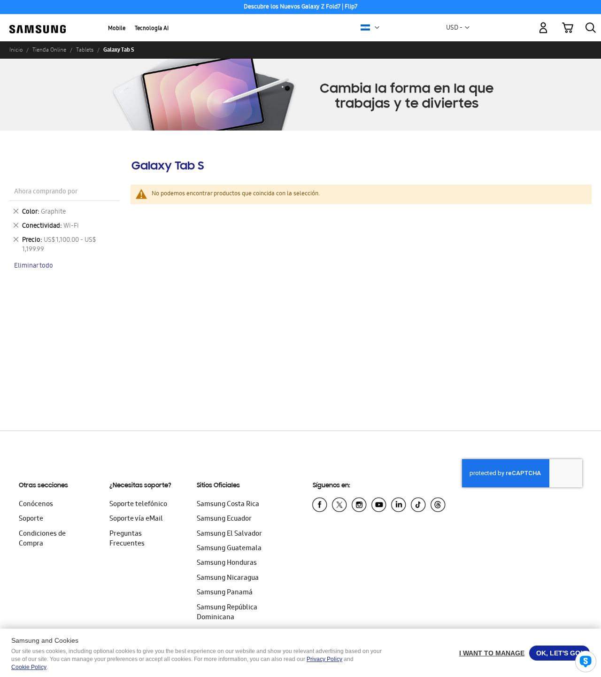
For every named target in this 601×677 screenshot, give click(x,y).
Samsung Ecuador (224, 519)
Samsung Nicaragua (228, 578)
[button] (377, 28)
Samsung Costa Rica (228, 504)
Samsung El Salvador (229, 534)
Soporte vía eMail (136, 519)
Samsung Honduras (227, 563)
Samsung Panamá (225, 593)
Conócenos (36, 504)
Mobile (116, 28)
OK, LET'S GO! (559, 653)
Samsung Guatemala (229, 548)
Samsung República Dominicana (227, 612)
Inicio (16, 50)
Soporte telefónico (138, 504)
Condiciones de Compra (42, 539)
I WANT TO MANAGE (491, 653)
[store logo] (37, 22)
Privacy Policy (324, 659)
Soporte (31, 519)
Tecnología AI (152, 28)
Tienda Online (49, 50)
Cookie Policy (28, 667)
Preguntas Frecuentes (127, 539)
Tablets (84, 50)
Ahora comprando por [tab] (45, 192)
